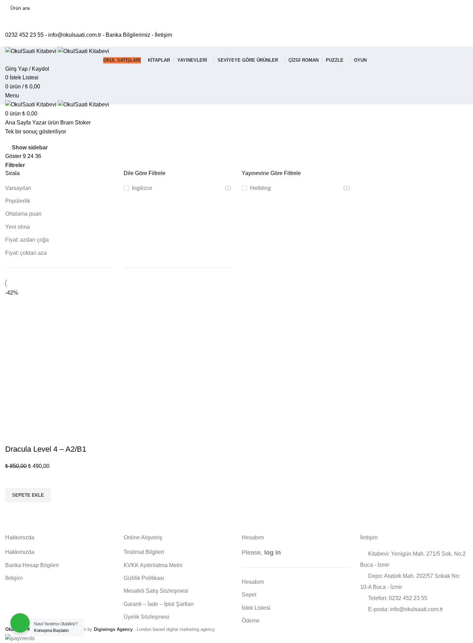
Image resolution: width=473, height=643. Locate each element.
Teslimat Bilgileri (144, 552)
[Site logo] (31, 51)
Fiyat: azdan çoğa (27, 240)
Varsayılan (18, 188)
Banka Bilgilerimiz (128, 35)
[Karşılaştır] (14, 435)
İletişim (163, 35)
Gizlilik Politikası (144, 578)
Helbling (260, 188)
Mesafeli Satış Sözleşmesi (156, 591)
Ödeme (251, 621)
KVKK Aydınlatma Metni (153, 565)
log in (272, 552)
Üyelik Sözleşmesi (146, 617)
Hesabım (253, 582)
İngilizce (142, 188)
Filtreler (15, 165)
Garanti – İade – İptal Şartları (159, 604)
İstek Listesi (256, 608)
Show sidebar (30, 147)
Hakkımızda (19, 552)
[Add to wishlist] (14, 479)
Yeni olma (17, 227)
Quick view (14, 511)
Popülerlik (17, 201)
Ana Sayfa (18, 122)
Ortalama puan (23, 214)
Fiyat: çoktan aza (26, 253)
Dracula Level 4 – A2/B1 (45, 449)
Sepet (249, 595)
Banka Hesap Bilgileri (32, 565)
